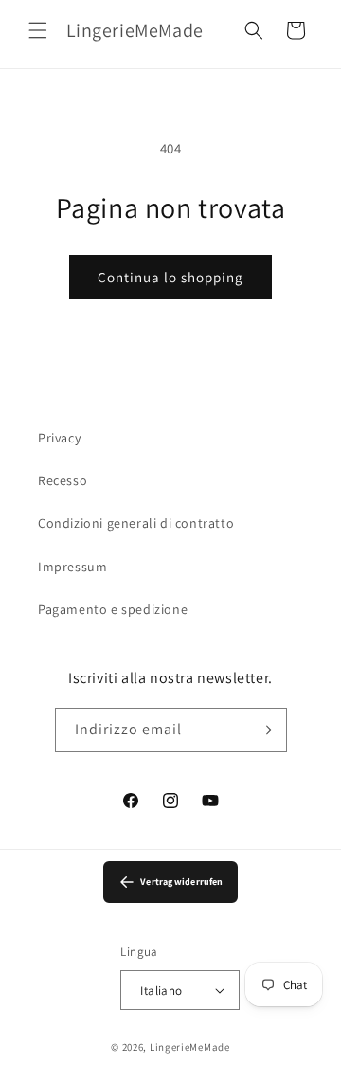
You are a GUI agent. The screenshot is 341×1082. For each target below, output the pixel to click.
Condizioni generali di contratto (136, 523)
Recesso (62, 480)
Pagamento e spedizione (113, 609)
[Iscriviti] (265, 730)
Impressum (72, 566)
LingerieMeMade (190, 1047)
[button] (38, 30)
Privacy (59, 437)
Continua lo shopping (170, 277)
